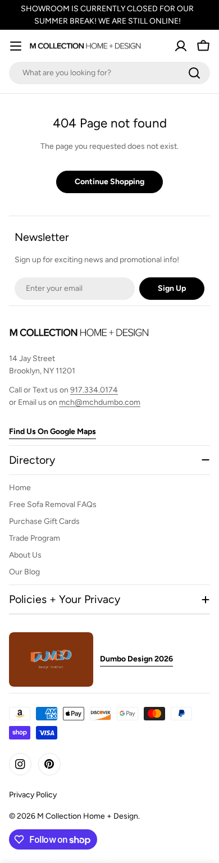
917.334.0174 (94, 390)
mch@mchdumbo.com (99, 402)
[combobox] (109, 73)
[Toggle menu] (15, 46)
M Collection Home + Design (87, 816)
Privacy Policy (33, 795)
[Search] (194, 73)
